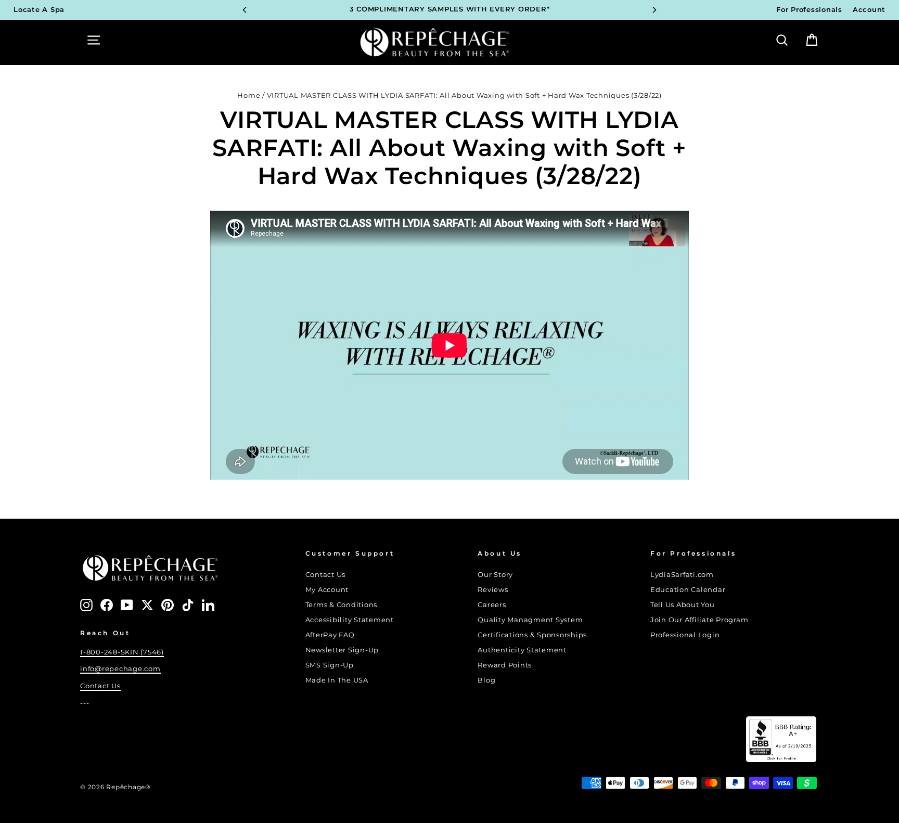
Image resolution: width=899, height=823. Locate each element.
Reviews (493, 590)
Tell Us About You (682, 605)
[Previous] (244, 10)
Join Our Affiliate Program (699, 620)
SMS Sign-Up (329, 665)
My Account (327, 590)
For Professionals (809, 10)
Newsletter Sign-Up (342, 650)
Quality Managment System (530, 620)
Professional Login (685, 635)
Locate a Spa (39, 10)
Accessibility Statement (349, 620)
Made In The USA (336, 680)
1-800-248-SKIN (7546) (122, 652)
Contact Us (100, 686)
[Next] (654, 10)
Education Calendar (688, 590)
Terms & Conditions (341, 605)
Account (869, 10)
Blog (486, 680)
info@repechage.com (120, 669)
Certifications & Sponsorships (532, 635)
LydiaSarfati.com (682, 574)
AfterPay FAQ (330, 635)
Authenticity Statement (522, 650)
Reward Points (505, 665)
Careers (492, 605)
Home (248, 95)
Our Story (495, 574)
